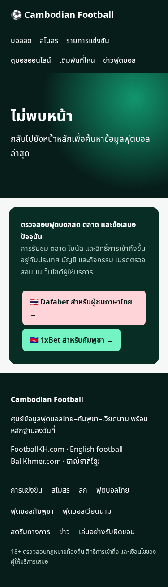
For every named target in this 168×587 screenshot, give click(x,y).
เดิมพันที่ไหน (77, 60)
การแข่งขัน (27, 490)
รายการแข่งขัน (87, 40)
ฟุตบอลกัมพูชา (32, 511)
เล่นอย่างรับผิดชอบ (107, 531)
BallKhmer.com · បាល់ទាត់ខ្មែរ (55, 461)
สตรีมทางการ (30, 531)
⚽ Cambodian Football (62, 15)
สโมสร (49, 40)
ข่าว (64, 531)
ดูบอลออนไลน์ (31, 60)
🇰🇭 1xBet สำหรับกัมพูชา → (71, 340)
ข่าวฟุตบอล (119, 60)
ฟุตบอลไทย (112, 490)
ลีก (83, 490)
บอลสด (21, 40)
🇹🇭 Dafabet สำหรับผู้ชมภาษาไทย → (81, 307)
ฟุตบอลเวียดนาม (87, 511)
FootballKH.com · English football (67, 449)
